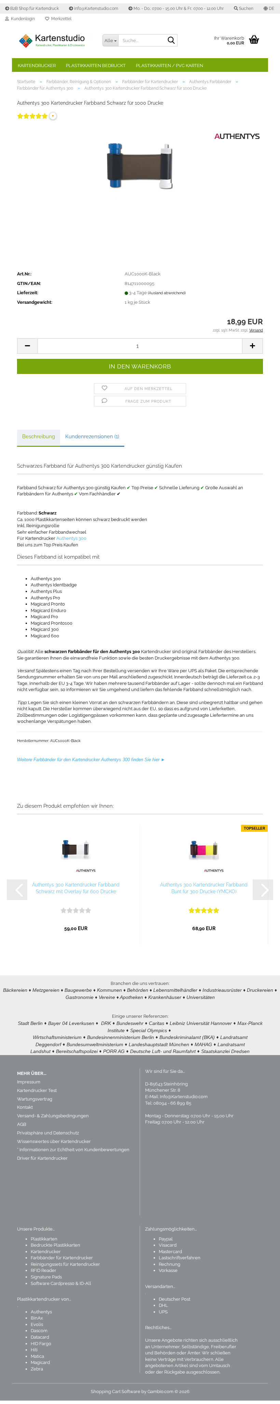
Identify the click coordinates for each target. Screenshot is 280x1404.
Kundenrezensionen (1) (92, 436)
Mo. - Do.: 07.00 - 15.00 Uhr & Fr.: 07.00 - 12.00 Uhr (178, 8)
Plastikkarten (44, 1239)
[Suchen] (171, 41)
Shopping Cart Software (115, 1391)
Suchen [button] (245, 8)
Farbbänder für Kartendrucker (62, 1257)
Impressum (28, 1081)
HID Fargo (41, 1343)
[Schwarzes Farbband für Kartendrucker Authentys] (140, 175)
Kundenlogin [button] (22, 18)
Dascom (39, 1330)
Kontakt (25, 1107)
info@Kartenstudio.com (95, 8)
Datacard (40, 1337)
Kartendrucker (37, 65)
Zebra (37, 1369)
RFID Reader (43, 1270)
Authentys (41, 1311)
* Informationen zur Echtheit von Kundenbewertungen (73, 1149)
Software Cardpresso (52, 1283)
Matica (37, 1356)
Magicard (40, 1362)
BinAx (37, 1318)
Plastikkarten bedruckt (96, 65)
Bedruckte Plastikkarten (55, 1245)
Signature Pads (46, 1276)
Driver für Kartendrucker (42, 1158)
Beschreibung (38, 436)
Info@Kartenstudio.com (184, 1096)
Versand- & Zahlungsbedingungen (53, 1115)
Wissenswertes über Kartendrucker (54, 1141)
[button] (268, 8)
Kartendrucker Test (37, 1090)
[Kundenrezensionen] (32, 120)
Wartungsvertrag (34, 1099)
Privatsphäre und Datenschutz (48, 1132)
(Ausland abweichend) (167, 293)
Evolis (37, 1324)
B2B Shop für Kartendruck (34, 8)
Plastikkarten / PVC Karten (169, 65)
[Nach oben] (261, 1393)
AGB (21, 1124)
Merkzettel (60, 18)
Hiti (34, 1349)
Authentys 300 (71, 538)
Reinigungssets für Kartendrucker (65, 1264)
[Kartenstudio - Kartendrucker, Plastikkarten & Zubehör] (54, 41)
